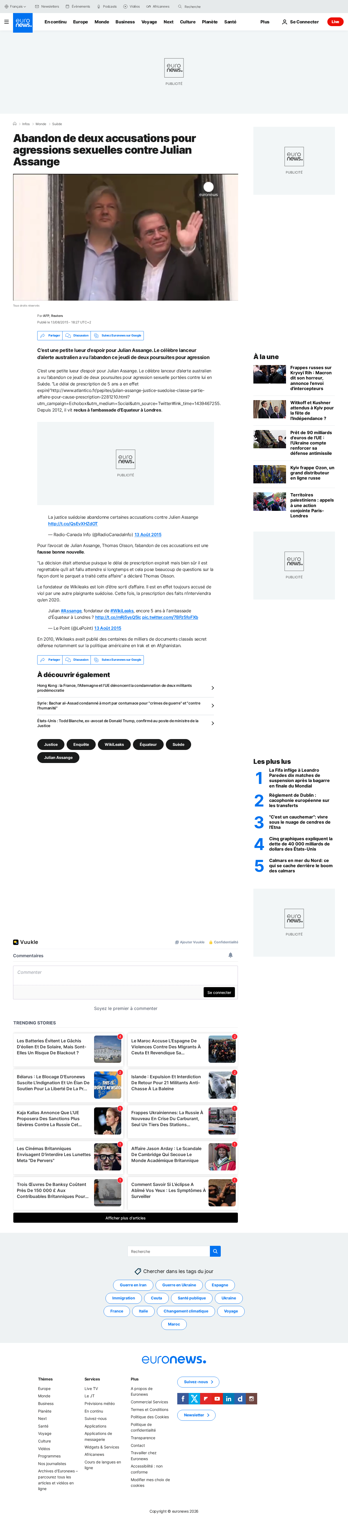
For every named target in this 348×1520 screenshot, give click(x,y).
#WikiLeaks (121, 610)
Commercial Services (149, 1401)
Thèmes (45, 1379)
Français (16, 6)
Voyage (149, 21)
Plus (135, 1379)
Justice (51, 744)
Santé (230, 21)
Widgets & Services (102, 1446)
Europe (80, 21)
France (116, 1311)
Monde (102, 21)
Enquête (81, 744)
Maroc (174, 1324)
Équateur (148, 744)
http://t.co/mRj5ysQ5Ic (118, 617)
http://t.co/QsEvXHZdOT (73, 523)
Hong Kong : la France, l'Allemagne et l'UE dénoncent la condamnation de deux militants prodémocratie (114, 688)
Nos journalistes (52, 1463)
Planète (210, 21)
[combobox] (207, 6)
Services (92, 1379)
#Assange (71, 610)
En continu (56, 21)
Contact (138, 1445)
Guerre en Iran (133, 1285)
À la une (266, 357)
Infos (26, 124)
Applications (95, 1426)
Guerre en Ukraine (179, 1285)
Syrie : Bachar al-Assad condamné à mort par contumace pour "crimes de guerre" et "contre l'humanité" (118, 705)
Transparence (143, 1437)
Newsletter (194, 1415)
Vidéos (44, 1448)
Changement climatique (186, 1311)
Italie (143, 1311)
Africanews (94, 1454)
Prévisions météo (100, 1403)
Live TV (91, 1388)
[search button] (180, 6)
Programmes (49, 1456)
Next (168, 21)
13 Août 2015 (148, 534)
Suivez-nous (96, 1418)
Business (125, 21)
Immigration (123, 1298)
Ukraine (229, 1298)
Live (335, 21)
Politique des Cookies (150, 1416)
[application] (125, 237)
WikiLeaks (114, 744)
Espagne (220, 1285)
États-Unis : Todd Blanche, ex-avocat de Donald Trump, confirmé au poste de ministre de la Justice (117, 723)
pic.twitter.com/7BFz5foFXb (170, 617)
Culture (188, 21)
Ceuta (156, 1298)
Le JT (90, 1396)
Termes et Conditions (149, 1409)
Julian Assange (58, 757)
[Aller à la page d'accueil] (23, 23)
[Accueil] (14, 124)
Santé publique (192, 1298)
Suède (57, 124)
